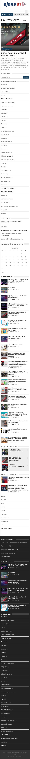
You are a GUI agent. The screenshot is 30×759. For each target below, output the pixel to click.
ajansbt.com (7, 556)
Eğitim (2, 120)
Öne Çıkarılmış (4, 170)
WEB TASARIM (4, 202)
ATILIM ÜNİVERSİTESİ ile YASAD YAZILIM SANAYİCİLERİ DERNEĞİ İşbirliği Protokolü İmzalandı (18, 438)
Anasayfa (25, 20)
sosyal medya (4, 518)
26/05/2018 (13, 480)
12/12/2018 (13, 376)
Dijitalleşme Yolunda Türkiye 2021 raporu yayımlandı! (14, 230)
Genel (2, 127)
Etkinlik (3, 124)
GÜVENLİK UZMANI (5, 142)
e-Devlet (3, 113)
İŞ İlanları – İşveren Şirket (7, 160)
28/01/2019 (13, 358)
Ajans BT (3, 500)
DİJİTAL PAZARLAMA (6, 106)
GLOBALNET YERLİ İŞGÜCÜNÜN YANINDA (17, 405)
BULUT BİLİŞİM (4, 92)
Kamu (2, 163)
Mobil (2, 167)
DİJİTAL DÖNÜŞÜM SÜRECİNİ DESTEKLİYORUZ (13, 54)
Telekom (3, 195)
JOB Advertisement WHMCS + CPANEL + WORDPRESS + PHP (17, 388)
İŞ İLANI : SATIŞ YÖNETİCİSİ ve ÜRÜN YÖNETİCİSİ (17, 321)
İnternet (3, 149)
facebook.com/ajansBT (12, 549)
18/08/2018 (13, 417)
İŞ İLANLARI (4, 226)
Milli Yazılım (4, 514)
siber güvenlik (4, 521)
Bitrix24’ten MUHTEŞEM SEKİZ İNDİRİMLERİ (17, 329)
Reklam (3, 507)
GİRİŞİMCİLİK (4, 134)
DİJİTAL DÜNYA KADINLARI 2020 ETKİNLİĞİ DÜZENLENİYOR (18, 304)
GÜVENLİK (3, 138)
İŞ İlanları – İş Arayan (6, 156)
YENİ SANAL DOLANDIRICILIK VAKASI (16, 465)
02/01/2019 (13, 368)
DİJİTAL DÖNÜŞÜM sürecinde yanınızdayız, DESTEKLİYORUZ (17, 396)
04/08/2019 (13, 323)
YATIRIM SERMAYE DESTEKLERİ (8, 206)
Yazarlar (3, 210)
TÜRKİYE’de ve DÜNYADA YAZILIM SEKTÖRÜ (18, 478)
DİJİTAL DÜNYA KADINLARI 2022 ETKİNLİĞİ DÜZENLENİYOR (18, 280)
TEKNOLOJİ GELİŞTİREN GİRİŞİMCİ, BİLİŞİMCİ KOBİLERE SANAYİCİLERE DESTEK (17, 414)
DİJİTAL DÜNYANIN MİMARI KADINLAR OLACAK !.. (16, 337)
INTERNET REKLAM (5, 152)
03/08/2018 (13, 492)
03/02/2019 (13, 346)
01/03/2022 (13, 283)
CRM (2, 95)
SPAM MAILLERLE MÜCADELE (8, 188)
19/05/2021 (13, 299)
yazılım (3, 510)
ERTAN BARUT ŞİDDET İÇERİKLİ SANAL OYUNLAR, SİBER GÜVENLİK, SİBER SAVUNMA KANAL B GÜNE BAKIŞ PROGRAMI (18, 488)
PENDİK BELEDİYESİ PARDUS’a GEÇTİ (17, 429)
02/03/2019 (13, 340)
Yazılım (3, 213)
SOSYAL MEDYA (5, 181)
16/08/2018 (13, 432)
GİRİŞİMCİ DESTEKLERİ (6, 131)
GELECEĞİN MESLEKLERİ (15, 345)
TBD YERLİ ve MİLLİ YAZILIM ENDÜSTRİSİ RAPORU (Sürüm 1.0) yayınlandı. (18, 373)
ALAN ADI (3, 84)
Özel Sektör (4, 174)
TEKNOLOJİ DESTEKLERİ (7, 192)
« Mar (2, 273)
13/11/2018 (13, 399)
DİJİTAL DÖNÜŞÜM (5, 99)
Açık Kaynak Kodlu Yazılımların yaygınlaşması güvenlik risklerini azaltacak (16, 354)
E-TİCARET (3, 117)
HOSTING (3, 145)
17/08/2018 (13, 424)
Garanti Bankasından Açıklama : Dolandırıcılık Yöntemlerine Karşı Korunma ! (17, 381)
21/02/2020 (13, 307)
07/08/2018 (13, 442)
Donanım (3, 109)
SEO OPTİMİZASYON (6, 177)
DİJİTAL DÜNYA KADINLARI (7, 102)
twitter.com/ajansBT (10, 553)
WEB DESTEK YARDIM (6, 199)
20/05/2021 (13, 289)
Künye (2, 503)
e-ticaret (3, 525)
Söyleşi (3, 185)
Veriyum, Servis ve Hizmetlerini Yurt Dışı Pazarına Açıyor (18, 421)
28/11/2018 (13, 384)
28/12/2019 (13, 315)
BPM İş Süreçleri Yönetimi (7, 88)
